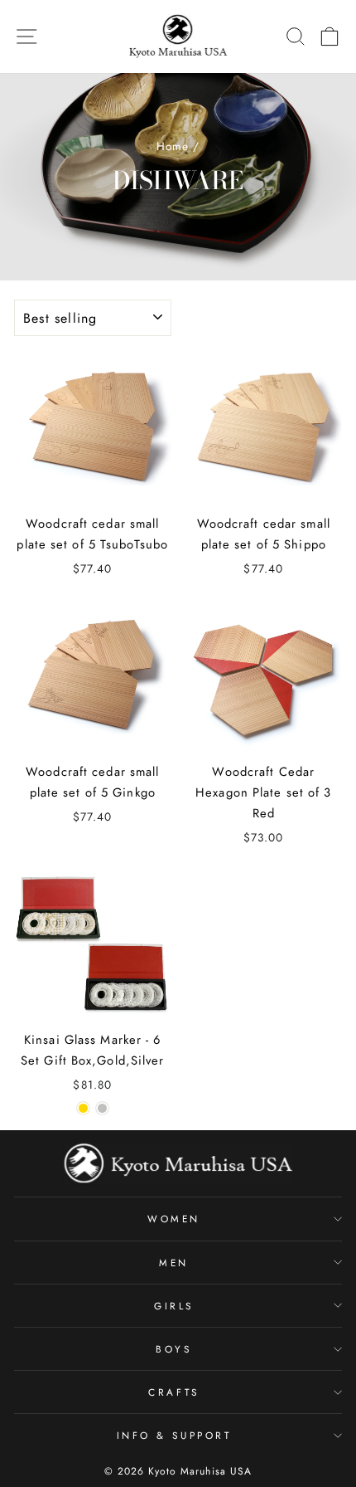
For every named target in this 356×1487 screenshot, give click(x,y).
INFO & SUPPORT (174, 1435)
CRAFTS (173, 1392)
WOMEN (173, 1219)
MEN (174, 1262)
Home (172, 146)
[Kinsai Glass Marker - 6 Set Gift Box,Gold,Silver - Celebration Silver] (102, 1108)
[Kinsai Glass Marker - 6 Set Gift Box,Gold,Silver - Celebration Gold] (83, 1108)
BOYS (173, 1349)
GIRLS (174, 1306)
